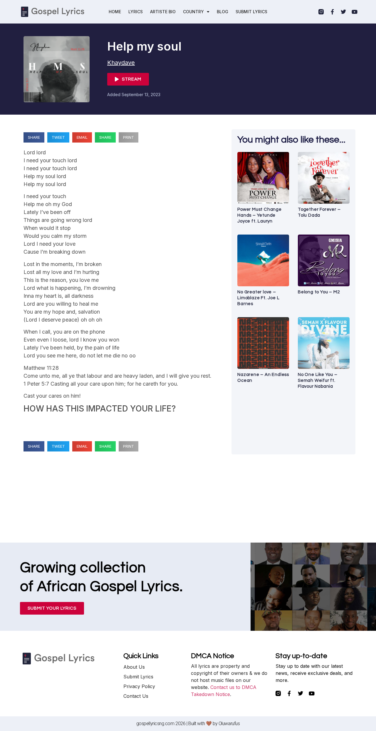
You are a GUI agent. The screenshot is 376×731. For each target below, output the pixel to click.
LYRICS (135, 11)
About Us (134, 667)
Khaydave (121, 62)
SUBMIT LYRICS (251, 11)
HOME (115, 11)
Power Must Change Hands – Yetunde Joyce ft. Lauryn (259, 215)
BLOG (222, 11)
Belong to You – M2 (319, 292)
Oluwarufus (229, 723)
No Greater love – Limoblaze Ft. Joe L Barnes (258, 298)
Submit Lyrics (138, 677)
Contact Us (135, 696)
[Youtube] (354, 11)
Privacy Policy (139, 686)
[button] (34, 137)
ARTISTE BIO (163, 11)
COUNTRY (193, 11)
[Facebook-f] (332, 11)
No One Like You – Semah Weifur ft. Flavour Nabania (318, 380)
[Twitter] (343, 11)
